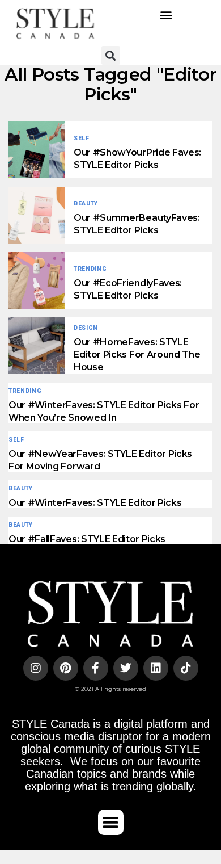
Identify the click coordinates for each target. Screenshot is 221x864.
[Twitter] (125, 668)
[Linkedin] (155, 668)
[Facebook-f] (95, 668)
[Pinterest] (65, 668)
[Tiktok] (185, 668)
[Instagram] (35, 668)
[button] (165, 14)
